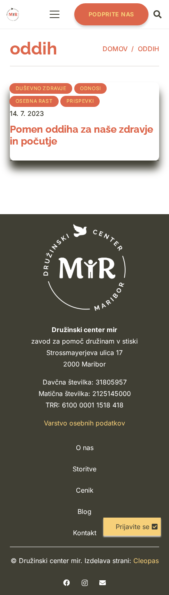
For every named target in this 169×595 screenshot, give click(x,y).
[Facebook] (66, 582)
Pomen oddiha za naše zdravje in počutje (81, 135)
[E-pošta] (102, 582)
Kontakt (84, 533)
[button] (55, 14)
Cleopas (146, 561)
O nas (85, 447)
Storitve (84, 469)
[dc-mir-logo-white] (84, 267)
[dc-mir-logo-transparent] (13, 14)
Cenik (85, 490)
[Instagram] (85, 583)
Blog (84, 511)
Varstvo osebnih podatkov (84, 423)
